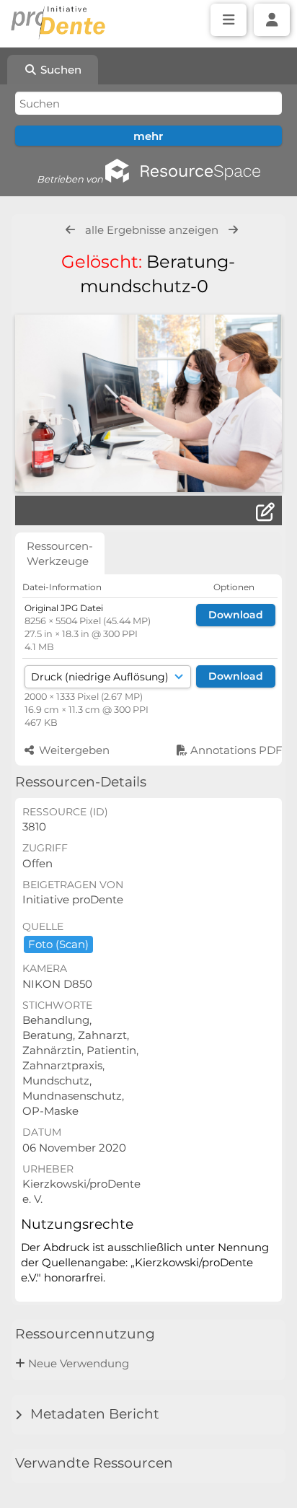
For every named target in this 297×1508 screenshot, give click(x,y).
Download (235, 614)
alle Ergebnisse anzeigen (151, 230)
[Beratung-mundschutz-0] (148, 403)
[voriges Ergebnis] (70, 229)
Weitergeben (73, 750)
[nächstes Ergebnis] (233, 229)
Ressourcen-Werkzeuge (60, 553)
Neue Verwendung (78, 1363)
